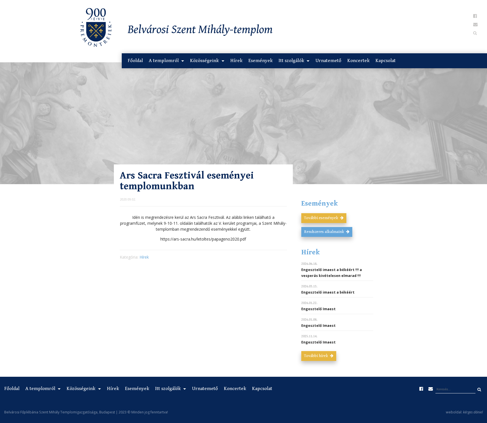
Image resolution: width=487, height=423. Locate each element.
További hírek (316, 356)
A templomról (164, 60)
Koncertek (358, 60)
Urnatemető (328, 60)
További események (321, 218)
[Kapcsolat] (475, 24)
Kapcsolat (385, 60)
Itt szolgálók (291, 60)
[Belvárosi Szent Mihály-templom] (81, 28)
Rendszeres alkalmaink (324, 232)
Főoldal (135, 60)
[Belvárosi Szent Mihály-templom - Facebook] (475, 16)
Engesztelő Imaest (318, 309)
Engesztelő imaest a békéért (328, 292)
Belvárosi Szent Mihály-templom (200, 30)
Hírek (236, 60)
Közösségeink (205, 60)
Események (260, 60)
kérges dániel (473, 412)
